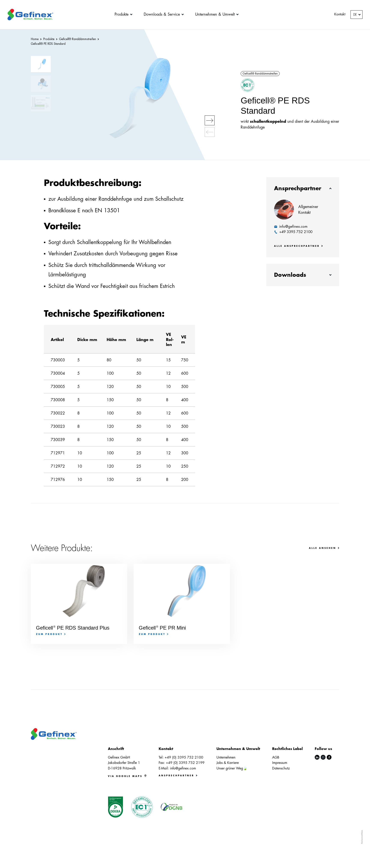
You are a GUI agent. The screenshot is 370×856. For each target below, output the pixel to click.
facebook (329, 757)
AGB (275, 757)
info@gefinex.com (183, 768)
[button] (210, 120)
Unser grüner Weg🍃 (231, 768)
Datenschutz (281, 768)
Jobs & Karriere (227, 763)
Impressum (279, 763)
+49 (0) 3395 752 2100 (184, 757)
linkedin (317, 757)
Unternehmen (225, 757)
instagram (323, 757)
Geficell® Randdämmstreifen (260, 73)
